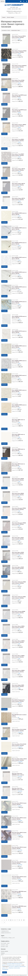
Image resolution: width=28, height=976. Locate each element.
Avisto (19, 422)
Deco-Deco (20, 776)
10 (23, 920)
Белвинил (20, 702)
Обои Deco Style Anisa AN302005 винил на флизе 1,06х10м (18, 775)
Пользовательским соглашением (14, 965)
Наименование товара (15, 30)
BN (18, 717)
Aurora (19, 215)
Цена (9, 30)
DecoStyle (20, 879)
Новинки (3, 952)
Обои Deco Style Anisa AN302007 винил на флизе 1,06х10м (18, 789)
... (2, 922)
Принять (4, 972)
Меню (3, 1)
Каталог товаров (10, 17)
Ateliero (19, 38)
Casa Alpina (20, 732)
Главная (3, 17)
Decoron (19, 894)
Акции (2, 954)
